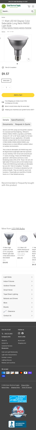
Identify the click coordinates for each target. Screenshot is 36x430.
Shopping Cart (22, 343)
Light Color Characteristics (9, 354)
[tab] (6, 120)
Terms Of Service (27, 387)
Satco (3, 31)
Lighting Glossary (7, 360)
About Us (4, 340)
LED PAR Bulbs (18, 228)
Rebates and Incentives (8, 362)
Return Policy (5, 387)
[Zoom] (28, 59)
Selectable (6, 80)
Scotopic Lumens (7, 357)
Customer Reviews (7, 346)
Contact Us (5, 343)
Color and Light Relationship (10, 352)
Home (3, 17)
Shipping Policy (15, 387)
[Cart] (29, 6)
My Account (21, 340)
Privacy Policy (25, 385)
